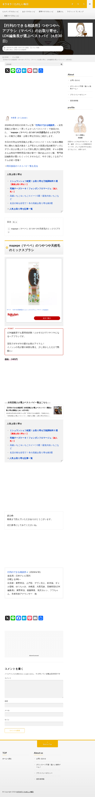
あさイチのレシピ (28, 11)
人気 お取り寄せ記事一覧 (21, 209)
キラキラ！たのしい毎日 (25, 792)
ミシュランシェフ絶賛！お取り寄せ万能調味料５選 (34, 181)
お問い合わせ (75, 80)
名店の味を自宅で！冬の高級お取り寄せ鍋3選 (31, 203)
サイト (7, 720)
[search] (61, 64)
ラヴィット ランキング (75, 11)
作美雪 (80, 138)
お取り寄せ (9, 49)
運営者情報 (74, 101)
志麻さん (60, 11)
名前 (6, 701)
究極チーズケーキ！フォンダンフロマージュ (31, 188)
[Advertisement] (34, 96)
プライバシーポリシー (78, 95)
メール (7, 710)
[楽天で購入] (34, 314)
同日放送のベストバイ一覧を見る (22, 166)
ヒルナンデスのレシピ (10, 11)
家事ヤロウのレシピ (46, 11)
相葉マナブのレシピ (11, 16)
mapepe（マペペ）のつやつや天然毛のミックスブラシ (34, 230)
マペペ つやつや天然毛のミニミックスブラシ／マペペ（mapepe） (28, 310)
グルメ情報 (35, 47)
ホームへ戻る (6, 759)
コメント (8, 678)
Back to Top (47, 744)
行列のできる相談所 (20, 49)
